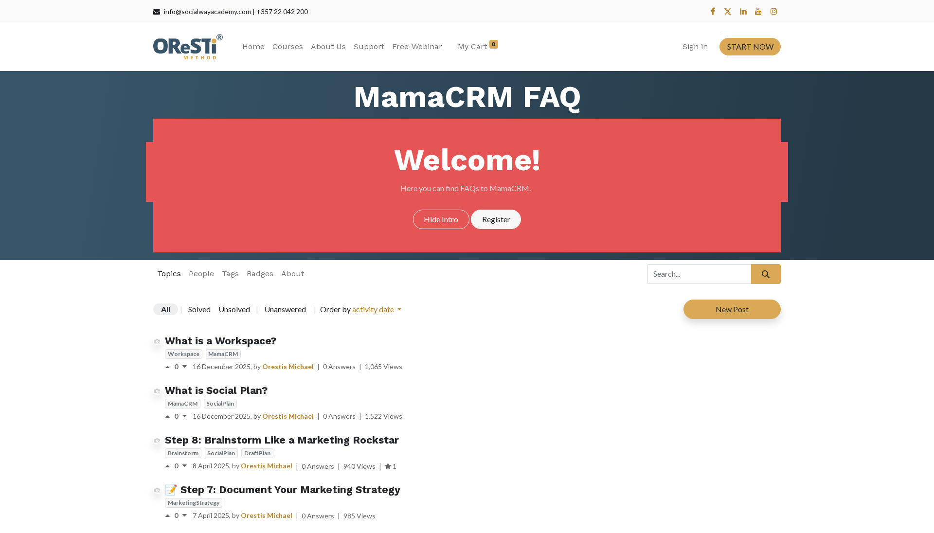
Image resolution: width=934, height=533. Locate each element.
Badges (260, 273)
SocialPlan (220, 403)
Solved (199, 309)
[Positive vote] (169, 367)
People (201, 273)
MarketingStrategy (193, 502)
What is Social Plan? (216, 390)
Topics (169, 273)
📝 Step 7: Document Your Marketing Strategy (282, 489)
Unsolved (234, 309)
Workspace (183, 353)
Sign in (695, 46)
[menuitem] (253, 46)
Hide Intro (441, 219)
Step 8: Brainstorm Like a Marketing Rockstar (282, 440)
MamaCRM (223, 353)
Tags (230, 273)
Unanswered (285, 309)
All (165, 309)
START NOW (750, 46)
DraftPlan (257, 453)
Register (496, 219)
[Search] (766, 274)
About (292, 273)
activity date (373, 309)
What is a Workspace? (220, 341)
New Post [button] (732, 309)
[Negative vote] (184, 367)
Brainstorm (183, 453)
